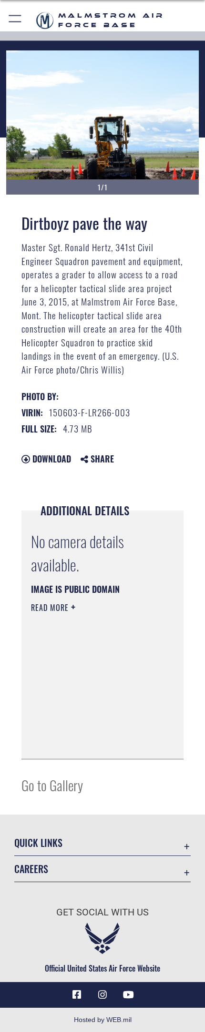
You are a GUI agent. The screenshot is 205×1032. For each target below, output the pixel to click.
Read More (51, 607)
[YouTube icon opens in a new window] (128, 995)
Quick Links (38, 843)
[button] (15, 20)
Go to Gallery (52, 785)
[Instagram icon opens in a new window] (102, 995)
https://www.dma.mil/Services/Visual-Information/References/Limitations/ (89, 728)
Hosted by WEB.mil (103, 1019)
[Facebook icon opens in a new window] (77, 995)
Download (50, 458)
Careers (31, 869)
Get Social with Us (102, 912)
